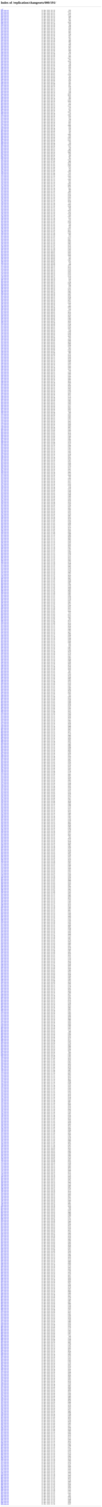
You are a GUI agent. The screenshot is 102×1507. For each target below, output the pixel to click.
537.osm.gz (5, 813)
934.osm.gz (5, 1407)
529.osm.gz (5, 801)
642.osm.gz (5, 970)
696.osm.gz (5, 1051)
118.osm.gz (5, 186)
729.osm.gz (5, 1100)
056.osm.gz (5, 94)
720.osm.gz (5, 1087)
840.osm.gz (5, 1266)
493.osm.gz (5, 747)
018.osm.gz (5, 37)
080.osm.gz (5, 130)
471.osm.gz (5, 714)
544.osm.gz (5, 823)
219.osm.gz (5, 337)
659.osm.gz (5, 995)
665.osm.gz (5, 1004)
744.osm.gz (5, 1122)
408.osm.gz (5, 620)
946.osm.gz (5, 1424)
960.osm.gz (5, 1445)
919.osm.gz (5, 1384)
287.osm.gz (5, 439)
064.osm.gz (5, 106)
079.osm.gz (5, 128)
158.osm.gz (5, 246)
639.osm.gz (5, 965)
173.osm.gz (5, 269)
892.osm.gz (5, 1344)
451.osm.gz (5, 684)
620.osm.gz (5, 937)
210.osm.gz (5, 324)
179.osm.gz (5, 278)
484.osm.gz (5, 734)
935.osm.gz (5, 1408)
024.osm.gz (5, 46)
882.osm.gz (5, 1329)
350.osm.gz (5, 533)
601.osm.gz (5, 909)
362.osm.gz (5, 551)
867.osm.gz (5, 1306)
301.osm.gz (5, 460)
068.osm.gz (5, 112)
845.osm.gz (5, 1273)
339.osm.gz (5, 517)
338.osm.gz (5, 515)
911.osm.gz (5, 1372)
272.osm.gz (5, 417)
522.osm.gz (5, 791)
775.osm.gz (5, 1169)
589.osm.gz (5, 891)
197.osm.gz (5, 305)
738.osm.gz (5, 1113)
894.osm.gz (5, 1347)
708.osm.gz (5, 1069)
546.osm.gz (5, 826)
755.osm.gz (5, 1139)
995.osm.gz (5, 1498)
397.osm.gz (5, 604)
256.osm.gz (5, 393)
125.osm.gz (5, 197)
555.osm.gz (5, 840)
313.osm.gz (5, 478)
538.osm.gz (5, 814)
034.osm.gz (5, 61)
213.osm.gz (5, 329)
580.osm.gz (5, 877)
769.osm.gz (5, 1160)
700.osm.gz (5, 1057)
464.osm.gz (5, 704)
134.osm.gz (5, 210)
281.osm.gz (5, 430)
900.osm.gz (5, 1356)
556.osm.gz (5, 841)
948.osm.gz (5, 1427)
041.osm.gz (5, 71)
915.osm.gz (5, 1378)
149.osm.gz (5, 233)
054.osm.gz (5, 91)
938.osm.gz (5, 1413)
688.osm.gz (5, 1039)
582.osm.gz (5, 880)
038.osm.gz (5, 67)
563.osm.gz (5, 852)
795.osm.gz (5, 1199)
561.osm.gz (5, 849)
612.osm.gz (5, 925)
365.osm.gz (5, 556)
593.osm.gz (5, 897)
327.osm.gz (5, 499)
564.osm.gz (5, 853)
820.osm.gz (5, 1236)
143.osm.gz (5, 224)
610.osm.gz (5, 922)
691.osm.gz (5, 1043)
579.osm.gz (5, 876)
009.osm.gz (5, 24)
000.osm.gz (5, 10)
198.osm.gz (5, 306)
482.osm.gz (5, 731)
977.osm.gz (5, 1471)
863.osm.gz (5, 1300)
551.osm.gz (5, 834)
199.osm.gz (5, 308)
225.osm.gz (5, 346)
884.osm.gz (5, 1332)
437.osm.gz (5, 663)
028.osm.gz (5, 52)
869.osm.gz (5, 1309)
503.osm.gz (5, 762)
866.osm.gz (5, 1305)
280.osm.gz (5, 429)
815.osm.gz (5, 1229)
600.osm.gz (5, 907)
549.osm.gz (5, 831)
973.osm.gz (5, 1465)
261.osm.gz (5, 400)
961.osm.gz (5, 1447)
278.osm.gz (5, 426)
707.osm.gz (5, 1067)
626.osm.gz (5, 946)
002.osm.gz (5, 13)
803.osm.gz (5, 1211)
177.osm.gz (5, 275)
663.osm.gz (5, 1001)
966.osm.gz (5, 1454)
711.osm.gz (5, 1073)
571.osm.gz (5, 864)
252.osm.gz (5, 387)
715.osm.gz (5, 1079)
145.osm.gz (5, 227)
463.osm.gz (5, 702)
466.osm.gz (5, 707)
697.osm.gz (5, 1052)
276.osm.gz (5, 423)
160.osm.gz (5, 249)
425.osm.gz (5, 645)
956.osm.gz (5, 1439)
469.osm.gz (5, 711)
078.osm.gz (5, 127)
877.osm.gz (5, 1321)
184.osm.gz (5, 285)
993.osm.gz (5, 1495)
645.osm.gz (5, 974)
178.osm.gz (5, 276)
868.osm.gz (5, 1308)
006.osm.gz (5, 19)
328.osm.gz (5, 500)
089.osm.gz (5, 143)
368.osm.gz (5, 560)
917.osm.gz (5, 1381)
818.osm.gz (5, 1233)
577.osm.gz (5, 873)
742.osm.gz (5, 1119)
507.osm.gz (5, 768)
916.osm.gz (5, 1380)
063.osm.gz (5, 104)
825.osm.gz (5, 1244)
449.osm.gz (5, 681)
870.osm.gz (5, 1311)
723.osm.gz (5, 1091)
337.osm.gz (5, 514)
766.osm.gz (5, 1155)
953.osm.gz (5, 1435)
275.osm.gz (5, 421)
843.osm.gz (5, 1270)
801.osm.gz (5, 1208)
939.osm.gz (5, 1414)
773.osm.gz (5, 1166)
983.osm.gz (5, 1480)
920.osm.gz (5, 1386)
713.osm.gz (5, 1076)
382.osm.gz (5, 581)
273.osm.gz (5, 418)
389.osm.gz (5, 592)
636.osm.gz (5, 961)
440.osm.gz (5, 668)
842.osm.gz (5, 1269)
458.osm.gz (5, 695)
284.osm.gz (5, 435)
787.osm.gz (5, 1187)
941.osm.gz (5, 1417)
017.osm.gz (5, 35)
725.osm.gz (5, 1094)
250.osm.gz (5, 384)
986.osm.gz (5, 1484)
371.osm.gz (5, 565)
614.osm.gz (5, 928)
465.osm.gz (5, 705)
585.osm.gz (5, 885)
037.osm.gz (5, 65)
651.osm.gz (5, 983)
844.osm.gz (5, 1272)
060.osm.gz (5, 100)
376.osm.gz (5, 572)
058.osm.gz (5, 97)
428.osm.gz (5, 650)
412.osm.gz (5, 626)
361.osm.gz (5, 550)
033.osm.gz (5, 59)
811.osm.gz (5, 1223)
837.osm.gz (5, 1261)
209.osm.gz (5, 323)
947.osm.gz (5, 1426)
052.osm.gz (5, 88)
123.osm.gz (5, 194)
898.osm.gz (5, 1353)
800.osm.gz (5, 1206)
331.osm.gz (5, 505)
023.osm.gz (5, 44)
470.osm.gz (5, 713)
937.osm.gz (5, 1411)
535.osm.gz (5, 810)
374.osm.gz (5, 569)
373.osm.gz (5, 568)
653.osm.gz (5, 986)
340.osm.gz (5, 518)
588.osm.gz (5, 889)
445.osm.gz (5, 675)
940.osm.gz (5, 1415)
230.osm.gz (5, 354)
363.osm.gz (5, 553)
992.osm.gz (5, 1493)
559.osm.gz (5, 846)
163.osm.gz (5, 254)
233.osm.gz (5, 358)
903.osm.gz (5, 1360)
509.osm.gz (5, 771)
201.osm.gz (5, 311)
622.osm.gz (5, 940)
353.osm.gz (5, 538)
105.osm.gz (5, 167)
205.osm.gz (5, 317)
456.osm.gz (5, 692)
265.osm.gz (5, 406)
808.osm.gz (5, 1218)
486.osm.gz (5, 737)
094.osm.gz (5, 151)
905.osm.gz (5, 1363)
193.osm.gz (5, 299)
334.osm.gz (5, 509)
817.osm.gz (5, 1232)
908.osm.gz (5, 1368)
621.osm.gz (5, 939)
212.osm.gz (5, 327)
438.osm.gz (5, 665)
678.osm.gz (5, 1024)
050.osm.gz (5, 85)
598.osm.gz (5, 904)
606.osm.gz (5, 916)
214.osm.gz (5, 330)
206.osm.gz (5, 318)
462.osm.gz (5, 701)
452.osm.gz (5, 686)
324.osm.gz (5, 494)
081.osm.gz (5, 131)
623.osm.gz (5, 942)
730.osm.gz (5, 1102)
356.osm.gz (5, 542)
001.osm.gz (5, 12)
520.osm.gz (5, 788)
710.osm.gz (5, 1072)
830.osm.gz (5, 1251)
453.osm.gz (5, 687)
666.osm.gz (5, 1006)
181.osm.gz (5, 281)
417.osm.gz (5, 634)
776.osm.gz (5, 1170)
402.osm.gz (5, 611)
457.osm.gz (5, 693)
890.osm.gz (5, 1341)
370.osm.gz (5, 563)
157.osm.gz (5, 245)
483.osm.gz (5, 732)
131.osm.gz (5, 206)
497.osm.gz (5, 753)
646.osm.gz (5, 976)
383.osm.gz (5, 583)
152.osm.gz (5, 237)
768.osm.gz (5, 1158)
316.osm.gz (5, 483)
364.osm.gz (5, 554)
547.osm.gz (5, 828)
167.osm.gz (5, 260)
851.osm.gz (5, 1282)
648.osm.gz (5, 979)
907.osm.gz (5, 1366)
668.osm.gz (5, 1009)
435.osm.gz (5, 660)
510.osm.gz (5, 773)
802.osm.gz (5, 1209)
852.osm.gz (5, 1284)
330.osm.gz (5, 503)
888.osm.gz (5, 1338)
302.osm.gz (5, 462)
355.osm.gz (5, 541)
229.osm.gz (5, 352)
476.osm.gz (5, 722)
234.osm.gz (5, 360)
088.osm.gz (5, 142)
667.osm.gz (5, 1007)
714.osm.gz (5, 1078)
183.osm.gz (5, 284)
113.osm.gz (5, 179)
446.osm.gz (5, 677)
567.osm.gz (5, 858)
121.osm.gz (5, 191)
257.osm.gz (5, 394)
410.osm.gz (5, 623)
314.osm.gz (5, 480)
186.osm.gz (5, 288)
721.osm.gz (5, 1088)
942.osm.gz (5, 1418)
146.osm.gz (5, 228)
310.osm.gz (5, 474)
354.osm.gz (5, 539)
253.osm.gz (5, 388)
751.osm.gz (5, 1133)
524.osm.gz (5, 794)
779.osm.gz (5, 1175)
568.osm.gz (5, 859)
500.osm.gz (5, 758)
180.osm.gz (5, 279)
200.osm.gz (5, 309)
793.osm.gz (5, 1196)
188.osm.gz (5, 291)
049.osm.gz (5, 83)
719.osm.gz (5, 1085)
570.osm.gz (5, 862)
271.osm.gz (5, 415)
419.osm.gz (5, 637)
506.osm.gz (5, 767)
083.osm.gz (5, 134)
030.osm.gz (5, 55)
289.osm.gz (5, 442)
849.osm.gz (5, 1279)
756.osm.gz (5, 1140)
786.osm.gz (5, 1185)
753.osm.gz (5, 1136)
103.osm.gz (5, 164)
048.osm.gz (5, 82)
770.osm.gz (5, 1161)
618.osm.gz (5, 934)
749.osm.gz (5, 1130)
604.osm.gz (5, 913)
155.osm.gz (5, 242)
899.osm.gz (5, 1354)
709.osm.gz (5, 1070)
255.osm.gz (5, 391)
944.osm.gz (5, 1421)
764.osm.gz (5, 1152)
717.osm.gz (5, 1082)
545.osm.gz (5, 825)
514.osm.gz (5, 779)
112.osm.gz (5, 178)
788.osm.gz (5, 1188)
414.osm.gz (5, 629)
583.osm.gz (5, 882)
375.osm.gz (5, 571)
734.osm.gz (5, 1107)
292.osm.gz (5, 447)
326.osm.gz (5, 497)
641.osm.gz (5, 968)
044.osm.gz (5, 76)
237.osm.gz (5, 364)
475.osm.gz (5, 720)
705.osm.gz (5, 1064)
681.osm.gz (5, 1028)
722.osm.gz (5, 1090)
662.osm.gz (5, 1000)
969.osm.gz (5, 1459)
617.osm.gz (5, 933)
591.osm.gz (5, 894)
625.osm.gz (5, 945)
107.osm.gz (5, 170)
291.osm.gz (5, 445)
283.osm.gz (5, 433)
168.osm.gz (5, 261)
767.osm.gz (5, 1157)
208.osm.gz (5, 321)
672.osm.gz (5, 1015)
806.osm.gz (5, 1215)
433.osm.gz (5, 657)
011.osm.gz (5, 27)
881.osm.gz (5, 1327)
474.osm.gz (5, 719)
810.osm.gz (5, 1221)
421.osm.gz (5, 640)
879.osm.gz (5, 1324)
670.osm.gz (5, 1012)
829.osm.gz (5, 1250)
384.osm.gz (5, 584)
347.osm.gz (5, 529)
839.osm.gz (5, 1264)
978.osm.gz (5, 1472)
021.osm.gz (5, 41)
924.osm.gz (5, 1392)
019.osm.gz (5, 38)
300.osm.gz (5, 459)
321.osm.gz (5, 490)
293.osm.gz (5, 448)
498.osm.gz (5, 755)
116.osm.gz (5, 184)
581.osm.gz (5, 879)
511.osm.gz (5, 774)
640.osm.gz (5, 967)
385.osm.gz (5, 586)
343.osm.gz (5, 523)
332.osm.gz (5, 506)
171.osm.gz (5, 266)
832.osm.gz (5, 1254)
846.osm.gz (5, 1275)
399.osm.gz (5, 607)
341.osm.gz (5, 520)
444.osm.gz (5, 674)
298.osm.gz (5, 456)
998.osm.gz (5, 1502)
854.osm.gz (5, 1287)
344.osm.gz (5, 524)
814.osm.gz (5, 1227)
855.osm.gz (5, 1288)
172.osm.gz (5, 267)
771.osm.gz (5, 1163)
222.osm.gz (5, 342)
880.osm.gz (5, 1326)
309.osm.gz (5, 472)
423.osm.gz (5, 643)
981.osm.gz (5, 1477)
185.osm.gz (5, 287)
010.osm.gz (5, 25)
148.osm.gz (5, 231)
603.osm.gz (5, 912)
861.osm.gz (5, 1297)
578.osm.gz (5, 874)
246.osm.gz (5, 378)
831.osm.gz (5, 1253)
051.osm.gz (5, 86)
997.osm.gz (5, 1501)
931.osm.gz (5, 1402)
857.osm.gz (5, 1291)
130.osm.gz (5, 204)
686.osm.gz (5, 1036)
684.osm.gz (5, 1033)
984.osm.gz (5, 1481)
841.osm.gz (5, 1267)
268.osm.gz (5, 411)
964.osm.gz (5, 1451)
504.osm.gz (5, 764)
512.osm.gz (5, 776)
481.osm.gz (5, 729)
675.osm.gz (5, 1019)
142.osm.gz (5, 222)
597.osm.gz (5, 903)
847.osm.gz (5, 1276)
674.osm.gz (5, 1018)
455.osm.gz (5, 690)
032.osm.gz (5, 58)
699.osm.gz (5, 1055)
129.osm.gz (5, 203)
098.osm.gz (5, 157)
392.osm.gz (5, 596)
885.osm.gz (5, 1333)
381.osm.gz (5, 580)
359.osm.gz (5, 547)
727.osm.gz (5, 1097)
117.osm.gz (5, 185)
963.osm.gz (5, 1450)
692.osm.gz (5, 1045)
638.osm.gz (5, 964)
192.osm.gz (5, 297)
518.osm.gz (5, 785)
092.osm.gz (5, 148)
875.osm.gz (5, 1318)
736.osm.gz (5, 1110)
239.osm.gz (5, 367)
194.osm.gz (5, 300)
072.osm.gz (5, 118)
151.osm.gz (5, 236)
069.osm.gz (5, 113)
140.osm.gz (5, 219)
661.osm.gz (5, 998)
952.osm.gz (5, 1433)
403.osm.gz (5, 613)
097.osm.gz (5, 155)
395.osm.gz (5, 601)
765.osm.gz (5, 1154)
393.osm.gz (5, 598)
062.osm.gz (5, 103)
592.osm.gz (5, 895)
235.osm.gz (5, 361)
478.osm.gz (5, 725)
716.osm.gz (5, 1081)
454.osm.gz (5, 689)
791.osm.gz (5, 1193)
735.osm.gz (5, 1109)
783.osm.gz (5, 1181)
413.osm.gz (5, 628)
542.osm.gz (5, 820)
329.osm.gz (5, 502)
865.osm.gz (5, 1303)
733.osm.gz (5, 1106)
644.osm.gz (5, 973)
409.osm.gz (5, 622)
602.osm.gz (5, 910)
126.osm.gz (5, 198)
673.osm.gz (5, 1016)
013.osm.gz (5, 30)
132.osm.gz (5, 207)
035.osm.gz (5, 62)
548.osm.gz (5, 829)
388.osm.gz (5, 590)
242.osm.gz (5, 372)
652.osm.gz (5, 985)
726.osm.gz (5, 1096)
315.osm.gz (5, 481)
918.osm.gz (5, 1383)
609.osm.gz (5, 921)
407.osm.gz (5, 619)
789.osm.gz (5, 1190)
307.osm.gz (5, 469)
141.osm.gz (5, 221)
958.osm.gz (5, 1442)
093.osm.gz (5, 149)
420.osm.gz (5, 638)
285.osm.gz (5, 436)
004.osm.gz (5, 16)
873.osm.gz (5, 1315)
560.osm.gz (5, 847)
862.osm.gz (5, 1299)
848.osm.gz (5, 1278)
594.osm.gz (5, 898)
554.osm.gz (5, 838)
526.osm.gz (5, 797)
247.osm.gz (5, 379)
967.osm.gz (5, 1456)
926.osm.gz (5, 1395)
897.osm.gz (5, 1351)
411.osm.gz (5, 625)
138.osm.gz (5, 216)
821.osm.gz (5, 1238)
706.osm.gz (5, 1066)
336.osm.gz (5, 512)
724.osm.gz (5, 1093)
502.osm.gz (5, 761)
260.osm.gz (5, 399)
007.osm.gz (5, 21)
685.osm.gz (5, 1034)
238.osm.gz (5, 366)
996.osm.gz (5, 1499)
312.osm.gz (5, 477)
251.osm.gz (5, 385)
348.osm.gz (5, 530)
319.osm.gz (5, 487)
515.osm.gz (5, 780)
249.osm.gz (5, 382)
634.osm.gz (5, 958)
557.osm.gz (5, 843)
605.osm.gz (5, 915)
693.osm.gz (5, 1046)
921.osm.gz (5, 1387)
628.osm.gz (5, 949)
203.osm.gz (5, 314)
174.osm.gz (5, 270)
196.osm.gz (5, 303)
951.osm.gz (5, 1432)
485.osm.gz (5, 735)
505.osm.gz (5, 765)
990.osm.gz (5, 1490)
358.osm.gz (5, 545)
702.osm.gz (5, 1060)
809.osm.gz (5, 1220)
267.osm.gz (5, 409)
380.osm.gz (5, 578)
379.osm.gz (5, 577)
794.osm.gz (5, 1197)
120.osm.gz (5, 189)
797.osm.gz (5, 1202)
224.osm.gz (5, 345)
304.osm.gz (5, 465)
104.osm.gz (5, 166)
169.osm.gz (5, 263)
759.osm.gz (5, 1145)
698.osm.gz (5, 1054)
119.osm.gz (5, 188)
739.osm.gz (5, 1115)
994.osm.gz (5, 1496)
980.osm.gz (5, 1475)
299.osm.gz (5, 457)
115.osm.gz (5, 182)
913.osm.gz (5, 1375)
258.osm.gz (5, 396)
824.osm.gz (5, 1242)
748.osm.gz (5, 1128)
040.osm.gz (5, 70)
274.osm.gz (5, 420)
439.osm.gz (5, 666)
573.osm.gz (5, 867)
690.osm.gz (5, 1042)
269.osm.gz (5, 412)
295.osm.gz (5, 451)
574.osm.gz (5, 868)
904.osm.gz (5, 1362)
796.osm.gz (5, 1200)
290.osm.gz (5, 444)
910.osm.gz (5, 1371)
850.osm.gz (5, 1281)
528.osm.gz (5, 799)
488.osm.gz (5, 740)
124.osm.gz (5, 195)
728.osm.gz (5, 1099)
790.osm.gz (5, 1191)
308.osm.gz (5, 471)
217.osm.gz (5, 335)
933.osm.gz (5, 1405)
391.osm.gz (5, 595)
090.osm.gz (5, 145)
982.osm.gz (5, 1478)
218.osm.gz (5, 336)
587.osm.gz (5, 888)
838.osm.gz (5, 1263)
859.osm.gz (5, 1294)
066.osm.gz (5, 109)
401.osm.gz (5, 610)
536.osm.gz (5, 811)
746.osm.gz (5, 1125)
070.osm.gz (5, 115)
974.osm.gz (5, 1466)
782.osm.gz (5, 1179)
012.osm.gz (5, 28)
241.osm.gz (5, 370)
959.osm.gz (5, 1444)
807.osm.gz (5, 1217)
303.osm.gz (5, 463)
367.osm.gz (5, 559)
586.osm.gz (5, 886)
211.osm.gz (5, 326)
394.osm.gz (5, 599)
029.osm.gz (5, 53)
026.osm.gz (5, 49)
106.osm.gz (5, 169)
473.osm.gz (5, 717)
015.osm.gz (5, 32)
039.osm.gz (5, 68)
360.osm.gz (5, 548)
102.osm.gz (5, 163)
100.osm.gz (5, 160)
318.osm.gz (5, 486)
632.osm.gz (5, 955)
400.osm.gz (5, 608)
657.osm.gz (5, 992)
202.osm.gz (5, 312)
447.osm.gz (5, 678)
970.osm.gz (5, 1460)
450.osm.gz (5, 683)
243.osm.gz (5, 373)
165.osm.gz (5, 257)
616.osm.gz (5, 931)
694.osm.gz (5, 1048)
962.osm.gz (5, 1448)
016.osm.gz (5, 34)
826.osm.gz (5, 1245)
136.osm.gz (5, 213)
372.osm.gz (5, 566)
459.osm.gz (5, 696)
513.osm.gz (5, 777)
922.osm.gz (5, 1389)
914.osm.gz (5, 1377)
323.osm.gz (5, 493)
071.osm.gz (5, 116)
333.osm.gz (5, 508)
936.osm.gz (5, 1410)
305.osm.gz (5, 466)
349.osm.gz (5, 532)
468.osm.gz (5, 710)
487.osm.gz (5, 738)
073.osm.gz (5, 119)
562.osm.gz (5, 850)
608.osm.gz (5, 919)
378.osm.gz (5, 575)
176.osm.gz (5, 273)
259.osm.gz (5, 397)
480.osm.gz (5, 728)
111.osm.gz (5, 176)
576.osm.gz (5, 871)
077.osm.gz (5, 125)
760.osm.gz (5, 1146)
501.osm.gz (5, 759)
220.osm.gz (5, 339)
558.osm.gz (5, 844)
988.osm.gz (5, 1487)
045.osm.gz (5, 77)
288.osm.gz (5, 441)
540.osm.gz (5, 817)
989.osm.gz (5, 1489)
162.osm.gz (5, 252)
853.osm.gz (5, 1285)
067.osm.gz (5, 110)
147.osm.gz (5, 230)
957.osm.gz (5, 1441)
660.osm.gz (5, 997)
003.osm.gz (5, 15)
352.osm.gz (5, 536)
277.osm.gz (5, 424)
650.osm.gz (5, 982)
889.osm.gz (5, 1339)
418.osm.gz (5, 635)
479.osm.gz (5, 726)
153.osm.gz (5, 239)
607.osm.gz (5, 918)
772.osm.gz (5, 1164)
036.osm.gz (5, 64)
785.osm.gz (5, 1184)
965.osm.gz (5, 1453)
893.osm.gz (5, 1345)
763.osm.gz (5, 1151)
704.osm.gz (5, 1063)
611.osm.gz (5, 924)
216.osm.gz (5, 333)
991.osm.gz (5, 1492)
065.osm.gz (5, 107)
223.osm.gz (5, 343)
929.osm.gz (5, 1399)
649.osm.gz (5, 980)
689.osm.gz (5, 1040)
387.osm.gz (5, 589)
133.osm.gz (5, 209)
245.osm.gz (5, 376)
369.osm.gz (5, 562)
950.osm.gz (5, 1430)
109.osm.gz (5, 173)
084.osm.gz (5, 136)
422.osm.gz (5, 641)
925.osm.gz (5, 1393)
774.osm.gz (5, 1167)
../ (2, 9)
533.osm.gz (5, 807)
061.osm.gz (5, 101)
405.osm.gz (5, 616)
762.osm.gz (5, 1149)
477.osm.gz (5, 723)
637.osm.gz (5, 962)
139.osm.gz (5, 218)
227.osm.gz (5, 349)
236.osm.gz (5, 363)
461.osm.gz (5, 699)
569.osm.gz (5, 861)
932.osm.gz (5, 1404)
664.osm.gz (5, 1003)
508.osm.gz (5, 770)
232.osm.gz (5, 357)
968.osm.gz (5, 1457)
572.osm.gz (5, 865)
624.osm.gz (5, 943)
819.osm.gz (5, 1235)
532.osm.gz (5, 805)
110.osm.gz (5, 175)
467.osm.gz (5, 708)
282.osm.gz (5, 432)
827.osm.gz (5, 1247)
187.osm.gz (5, 290)
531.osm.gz (5, 804)
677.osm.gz (5, 1022)
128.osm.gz (5, 201)
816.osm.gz (5, 1230)
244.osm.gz (5, 375)
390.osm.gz (5, 593)
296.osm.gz (5, 453)
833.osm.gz (5, 1256)
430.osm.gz (5, 653)
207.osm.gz (5, 320)
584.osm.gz (5, 883)
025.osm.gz (5, 47)
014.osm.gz (5, 31)
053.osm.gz (5, 89)
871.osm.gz (5, 1312)
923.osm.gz (5, 1390)
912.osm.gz (5, 1374)
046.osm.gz (5, 79)
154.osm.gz (5, 240)
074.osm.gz (5, 121)
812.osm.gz (5, 1224)
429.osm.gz (5, 651)
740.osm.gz (5, 1116)
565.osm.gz (5, 855)
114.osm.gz (5, 181)
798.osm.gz (5, 1203)
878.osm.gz (5, 1323)
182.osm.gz (5, 282)
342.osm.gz (5, 521)
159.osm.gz (5, 248)
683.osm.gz (5, 1031)
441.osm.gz (5, 669)
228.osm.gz (5, 351)
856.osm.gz (5, 1290)
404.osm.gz (5, 614)
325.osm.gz (5, 496)
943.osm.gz (5, 1420)
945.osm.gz (5, 1423)
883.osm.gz (5, 1330)
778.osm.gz (5, 1173)
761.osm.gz (5, 1148)
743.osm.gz (5, 1121)
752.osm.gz (5, 1134)
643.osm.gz (5, 971)
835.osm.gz (5, 1259)
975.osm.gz (5, 1468)
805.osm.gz (5, 1214)
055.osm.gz (5, 92)
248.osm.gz (5, 381)
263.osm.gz (5, 403)
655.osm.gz (5, 989)
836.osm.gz (5, 1260)
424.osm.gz (5, 644)
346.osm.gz (5, 527)
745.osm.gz (5, 1124)
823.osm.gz (5, 1241)
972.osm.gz (5, 1463)
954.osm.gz (5, 1436)
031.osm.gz (5, 56)
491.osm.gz (5, 744)
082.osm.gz (5, 133)
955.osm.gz (5, 1438)
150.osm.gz (5, 234)
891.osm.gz (5, 1342)
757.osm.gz (5, 1142)
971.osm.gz (5, 1462)
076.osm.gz (5, 124)
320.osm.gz (5, 489)
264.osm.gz (5, 405)
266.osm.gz (5, 408)
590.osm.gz (5, 892)
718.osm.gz (5, 1084)
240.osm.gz (5, 369)
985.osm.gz (5, 1483)
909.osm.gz (5, 1369)
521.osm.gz (5, 789)
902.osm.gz (5, 1359)
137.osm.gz (5, 215)
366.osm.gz (5, 557)
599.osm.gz (5, 906)
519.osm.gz (5, 786)
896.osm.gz (5, 1350)
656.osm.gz (5, 991)
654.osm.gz (5, 988)
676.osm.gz (5, 1021)
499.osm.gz (5, 756)
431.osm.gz (5, 654)
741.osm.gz (5, 1118)
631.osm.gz (5, 953)
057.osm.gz (5, 95)
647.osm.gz (5, 977)
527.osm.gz (5, 798)
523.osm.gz (5, 792)
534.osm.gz (5, 808)
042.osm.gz (5, 73)
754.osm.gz (5, 1137)
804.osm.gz (5, 1212)
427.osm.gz (5, 648)
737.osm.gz (5, 1112)
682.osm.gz (5, 1030)
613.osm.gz (5, 927)
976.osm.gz (5, 1469)
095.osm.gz (5, 152)
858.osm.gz (5, 1293)
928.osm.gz (5, 1398)
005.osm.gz (5, 18)
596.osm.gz (5, 901)
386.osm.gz (5, 587)
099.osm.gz (5, 158)
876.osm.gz (5, 1320)
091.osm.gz (5, 146)
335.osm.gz (5, 511)
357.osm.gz (5, 544)
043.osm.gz (5, 74)
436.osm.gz (5, 662)
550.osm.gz (5, 832)
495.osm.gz (5, 750)
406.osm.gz (5, 617)
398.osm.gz (5, 605)
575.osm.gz (5, 870)
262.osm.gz (5, 402)
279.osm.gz (5, 427)
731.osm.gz (5, 1103)
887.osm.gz (5, 1336)
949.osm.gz (5, 1429)
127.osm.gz (5, 200)
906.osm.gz (5, 1365)
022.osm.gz (5, 43)
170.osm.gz (5, 264)
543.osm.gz (5, 822)
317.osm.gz (5, 484)
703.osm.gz (5, 1061)
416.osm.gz (5, 632)
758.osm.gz (5, 1143)
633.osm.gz (5, 956)
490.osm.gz (5, 743)
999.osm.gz (5, 1504)
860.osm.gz (5, 1296)
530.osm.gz (5, 802)
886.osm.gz (5, 1335)
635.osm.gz (5, 959)
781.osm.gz (5, 1178)
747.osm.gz (5, 1127)
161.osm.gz (5, 251)
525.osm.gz (5, 795)
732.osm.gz (5, 1105)
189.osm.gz (5, 293)
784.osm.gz (5, 1182)
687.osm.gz (5, 1037)
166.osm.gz (5, 258)
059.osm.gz (5, 98)
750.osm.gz (5, 1131)
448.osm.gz (5, 680)
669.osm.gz (5, 1010)
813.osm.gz (5, 1226)
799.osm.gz (5, 1205)
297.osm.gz (5, 454)
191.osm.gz (5, 296)
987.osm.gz (5, 1486)
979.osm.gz (5, 1474)
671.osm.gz (5, 1013)
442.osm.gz (5, 671)
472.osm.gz (5, 716)
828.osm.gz (5, 1248)
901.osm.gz (5, 1357)
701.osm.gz (5, 1058)
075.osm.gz (5, 122)
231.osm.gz (5, 355)
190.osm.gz (5, 294)
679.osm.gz (5, 1025)
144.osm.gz (5, 225)
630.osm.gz (5, 952)
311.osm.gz (5, 475)
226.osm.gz (5, 348)
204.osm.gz (5, 315)
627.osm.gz (5, 948)
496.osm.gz (5, 752)
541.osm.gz (5, 819)
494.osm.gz (5, 749)
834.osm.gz (5, 1257)
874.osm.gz (5, 1317)
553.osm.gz (5, 837)
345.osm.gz (5, 526)
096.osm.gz (5, 154)
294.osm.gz (5, 450)
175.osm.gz (5, 272)
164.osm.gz (5, 255)
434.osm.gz (5, 659)
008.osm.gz (5, 22)
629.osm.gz (5, 951)
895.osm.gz (5, 1348)
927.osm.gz (5, 1396)
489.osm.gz (5, 741)
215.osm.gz (5, 332)
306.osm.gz (5, 468)
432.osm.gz (5, 656)
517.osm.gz (5, 783)
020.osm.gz (5, 40)
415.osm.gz (5, 631)
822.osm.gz (5, 1239)
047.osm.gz (5, 80)
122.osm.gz (5, 192)
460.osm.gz (5, 698)
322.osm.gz (5, 491)
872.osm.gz (5, 1314)
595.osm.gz (5, 900)
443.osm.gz (5, 672)
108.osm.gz (5, 172)
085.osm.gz (5, 137)
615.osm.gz (5, 930)
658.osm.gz (5, 994)
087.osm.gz (5, 140)
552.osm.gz (5, 835)
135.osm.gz (5, 212)
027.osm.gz (5, 50)
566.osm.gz (5, 856)
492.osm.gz (5, 746)
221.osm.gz (5, 340)
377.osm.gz (5, 574)
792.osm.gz (5, 1194)
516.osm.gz (5, 782)
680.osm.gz (5, 1027)
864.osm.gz (5, 1302)
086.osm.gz (5, 139)
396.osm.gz (5, 602)
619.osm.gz (5, 936)
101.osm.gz (5, 161)
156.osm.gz (5, 243)
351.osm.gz (5, 535)
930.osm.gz (5, 1401)
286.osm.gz (5, 438)
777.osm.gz (5, 1172)
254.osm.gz (5, 390)
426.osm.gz (5, 647)
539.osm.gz (5, 816)
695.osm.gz (5, 1049)
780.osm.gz (5, 1176)
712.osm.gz (5, 1075)
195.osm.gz (5, 302)
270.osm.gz (5, 414)
